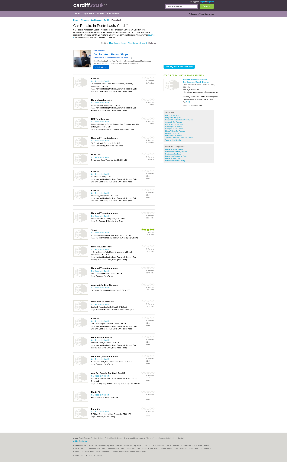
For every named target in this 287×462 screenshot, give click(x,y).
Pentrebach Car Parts (173, 154)
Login (202, 2)
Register (210, 2)
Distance (152, 43)
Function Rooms (88, 451)
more (188, 102)
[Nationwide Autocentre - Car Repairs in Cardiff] (80, 311)
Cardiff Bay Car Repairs (174, 124)
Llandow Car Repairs (173, 133)
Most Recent (114, 43)
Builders (152, 445)
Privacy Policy (104, 438)
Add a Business (80, 441)
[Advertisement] (189, 40)
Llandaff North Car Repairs (175, 131)
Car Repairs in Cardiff (192, 82)
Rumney (205, 82)
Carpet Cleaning (173, 445)
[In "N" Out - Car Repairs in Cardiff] (80, 164)
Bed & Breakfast (101, 445)
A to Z (144, 43)
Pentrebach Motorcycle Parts (176, 156)
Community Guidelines (167, 438)
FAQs (180, 438)
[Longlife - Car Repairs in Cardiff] (80, 418)
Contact (94, 438)
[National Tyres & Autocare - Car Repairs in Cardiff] (80, 147)
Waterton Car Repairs (173, 140)
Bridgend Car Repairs (173, 117)
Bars (86, 445)
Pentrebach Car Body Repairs (176, 152)
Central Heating (203, 445)
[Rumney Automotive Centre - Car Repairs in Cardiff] (172, 91)
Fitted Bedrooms (181, 448)
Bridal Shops (129, 445)
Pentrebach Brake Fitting (174, 149)
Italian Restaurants (138, 451)
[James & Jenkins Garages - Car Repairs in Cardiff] (80, 294)
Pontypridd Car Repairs (173, 135)
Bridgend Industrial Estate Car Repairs (179, 120)
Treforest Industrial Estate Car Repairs (179, 138)
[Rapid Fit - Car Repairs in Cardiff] (80, 401)
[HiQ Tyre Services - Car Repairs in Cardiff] (80, 128)
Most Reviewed (134, 43)
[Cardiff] (90, 7)
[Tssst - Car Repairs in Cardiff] (80, 239)
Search (206, 6)
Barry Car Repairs (172, 115)
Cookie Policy (116, 438)
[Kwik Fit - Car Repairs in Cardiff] (80, 88)
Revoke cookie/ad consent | (135, 438)
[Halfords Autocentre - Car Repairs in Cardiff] (80, 109)
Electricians (131, 448)
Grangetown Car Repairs (174, 129)
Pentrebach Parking (172, 158)
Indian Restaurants (104, 451)
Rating (123, 43)
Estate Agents (154, 448)
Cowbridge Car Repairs (173, 126)
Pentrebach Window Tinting (175, 161)
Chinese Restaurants (97, 448)
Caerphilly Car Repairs (173, 122)
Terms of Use (151, 438)
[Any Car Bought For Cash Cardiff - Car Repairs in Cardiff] (80, 382)
